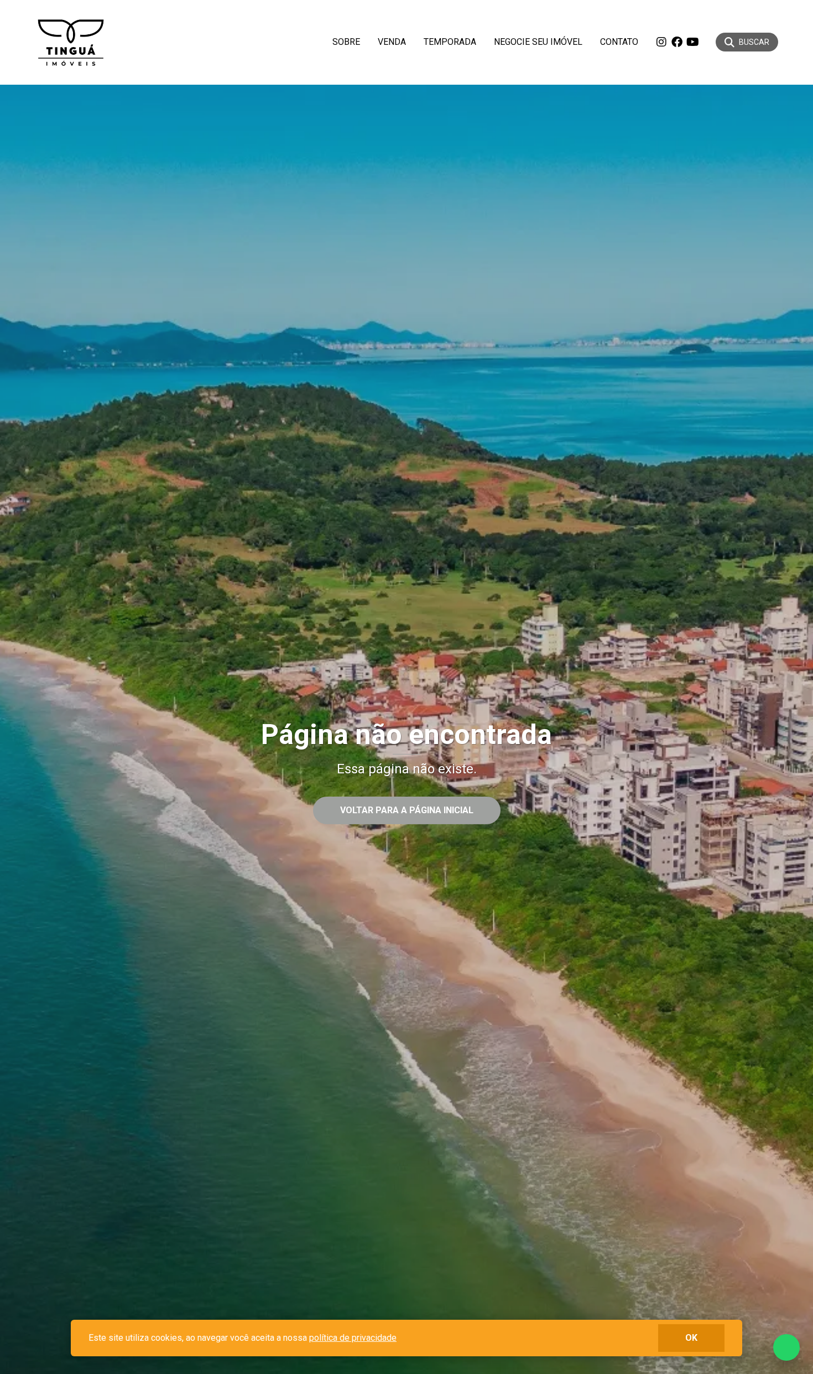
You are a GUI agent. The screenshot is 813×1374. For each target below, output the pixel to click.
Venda (392, 42)
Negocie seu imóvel (538, 42)
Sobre (346, 42)
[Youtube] (692, 42)
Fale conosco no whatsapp (786, 1347)
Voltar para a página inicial (406, 810)
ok (691, 1337)
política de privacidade (353, 1337)
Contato (619, 42)
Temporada (450, 42)
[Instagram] (661, 42)
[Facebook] (676, 42)
